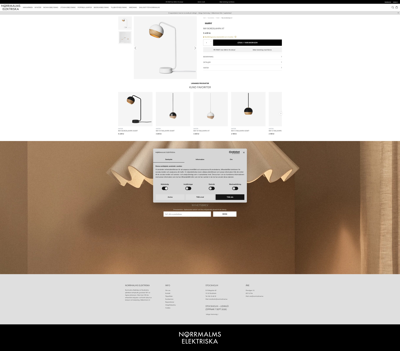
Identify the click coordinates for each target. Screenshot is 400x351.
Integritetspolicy (170, 305)
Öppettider (169, 296)
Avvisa (170, 197)
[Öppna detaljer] (281, 56)
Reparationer (169, 302)
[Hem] (10, 7)
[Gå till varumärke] (242, 23)
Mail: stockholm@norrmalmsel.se (216, 299)
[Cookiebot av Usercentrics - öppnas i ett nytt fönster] (230, 152)
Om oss (167, 290)
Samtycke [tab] (168, 159)
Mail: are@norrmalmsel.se (254, 296)
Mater (217, 18)
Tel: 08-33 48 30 (211, 296)
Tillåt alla (230, 197)
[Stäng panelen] (244, 152)
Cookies (167, 308)
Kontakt (168, 293)
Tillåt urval (200, 197)
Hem (204, 18)
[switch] (188, 188)
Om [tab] (231, 159)
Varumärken (211, 18)
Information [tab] (200, 159)
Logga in (395, 2)
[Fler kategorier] (280, 113)
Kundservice (388, 2)
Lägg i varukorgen (248, 42)
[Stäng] (398, 13)
